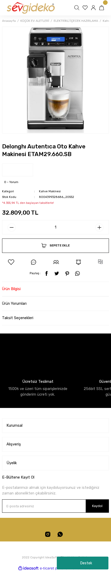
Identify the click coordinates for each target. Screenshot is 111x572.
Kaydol (97, 506)
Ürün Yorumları (14, 303)
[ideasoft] (28, 568)
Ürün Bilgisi (11, 289)
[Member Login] (94, 8)
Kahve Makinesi (50, 191)
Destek (86, 563)
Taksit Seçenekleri (17, 318)
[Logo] (30, 7)
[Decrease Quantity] (11, 227)
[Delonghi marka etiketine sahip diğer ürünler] (17, 170)
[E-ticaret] (55, 568)
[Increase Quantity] (99, 227)
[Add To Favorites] (11, 262)
